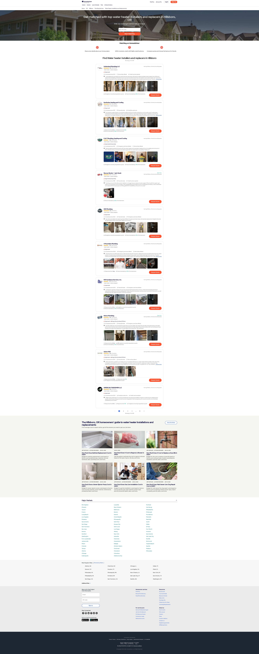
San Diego (84, 524)
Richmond (149, 541)
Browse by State (98, 562)
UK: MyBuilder (147, 639)
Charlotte (116, 539)
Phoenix (84, 507)
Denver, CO (88, 569)
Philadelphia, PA (89, 576)
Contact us (161, 620)
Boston (116, 512)
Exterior (89, 5)
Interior (84, 5)
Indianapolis (85, 556)
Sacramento (85, 522)
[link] (129, 68)
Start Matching (129, 34)
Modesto (84, 519)
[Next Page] (144, 411)
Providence (149, 514)
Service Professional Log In (142, 609)
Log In (166, 2)
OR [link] (87, 8)
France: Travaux (112, 639)
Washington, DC (157, 579)
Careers (161, 614)
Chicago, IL (133, 566)
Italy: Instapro (129, 639)
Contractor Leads (140, 616)
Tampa (83, 548)
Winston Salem (118, 546)
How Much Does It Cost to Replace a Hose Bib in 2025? (161, 453)
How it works (162, 609)
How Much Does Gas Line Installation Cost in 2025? (128, 485)
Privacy (121, 643)
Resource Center (163, 595)
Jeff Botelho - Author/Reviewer (90, 450)
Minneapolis (117, 519)
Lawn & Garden (95, 5)
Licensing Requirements (164, 604)
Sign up (91, 605)
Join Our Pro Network (141, 612)
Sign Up (174, 2)
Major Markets (87, 500)
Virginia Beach (150, 543)
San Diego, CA (89, 579)
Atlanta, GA (88, 566)
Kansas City (117, 524)
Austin (148, 522)
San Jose (84, 529)
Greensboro (117, 541)
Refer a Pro (161, 598)
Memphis (148, 517)
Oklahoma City (118, 556)
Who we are (162, 612)
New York (116, 534)
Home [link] (83, 8)
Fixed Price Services (140, 595)
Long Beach (85, 514)
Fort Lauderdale (86, 539)
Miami (83, 543)
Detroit (116, 514)
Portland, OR (111, 576)
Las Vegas (117, 529)
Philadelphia (149, 509)
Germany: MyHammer (121, 639)
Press (160, 616)
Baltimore (116, 509)
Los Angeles (85, 517)
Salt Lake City (150, 536)
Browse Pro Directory (141, 593)
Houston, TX (111, 569)
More (102, 5)
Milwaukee (149, 551)
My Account (162, 591)
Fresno (84, 512)
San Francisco (85, 526)
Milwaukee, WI (89, 572)
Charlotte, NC (111, 566)
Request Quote (155, 95)
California (126, 643)
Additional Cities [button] (85, 583)
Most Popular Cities (87, 563)
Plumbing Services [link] (99, 8)
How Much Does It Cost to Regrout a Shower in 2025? (129, 453)
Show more (159, 79)
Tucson (84, 509)
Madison (148, 548)
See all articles (171, 422)
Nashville (148, 519)
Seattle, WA (133, 579)
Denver (84, 531)
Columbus (117, 553)
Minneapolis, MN (112, 572)
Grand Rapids (117, 517)
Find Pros (138, 591)
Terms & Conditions (138, 645)
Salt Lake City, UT (135, 576)
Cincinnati (116, 548)
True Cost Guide (163, 593)
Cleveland (117, 551)
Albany (116, 531)
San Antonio (149, 534)
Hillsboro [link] (91, 8)
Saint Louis (117, 526)
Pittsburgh (149, 512)
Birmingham (85, 505)
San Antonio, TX (157, 576)
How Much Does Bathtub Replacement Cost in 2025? (96, 453)
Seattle (148, 546)
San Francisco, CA (113, 579)
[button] (109, 86)
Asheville (116, 536)
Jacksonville (85, 541)
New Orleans (117, 507)
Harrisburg (149, 507)
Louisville (116, 505)
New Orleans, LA (134, 572)
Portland (148, 505)
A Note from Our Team (164, 602)
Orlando (84, 546)
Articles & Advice (108, 5)
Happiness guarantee (164, 622)
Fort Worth (149, 529)
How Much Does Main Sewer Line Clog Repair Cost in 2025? (160, 485)
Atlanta (84, 551)
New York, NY (156, 572)
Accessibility (136, 643)
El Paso (148, 526)
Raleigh (116, 543)
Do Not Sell (130, 643)
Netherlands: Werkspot (138, 639)
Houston (148, 531)
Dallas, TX (155, 566)
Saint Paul (116, 522)
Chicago (84, 553)
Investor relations (163, 618)
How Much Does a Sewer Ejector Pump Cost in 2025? (96, 485)
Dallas (147, 524)
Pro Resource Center (141, 614)
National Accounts (140, 618)
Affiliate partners (163, 625)
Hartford (84, 534)
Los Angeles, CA (134, 569)
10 (139, 411)
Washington (85, 536)
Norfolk (148, 539)
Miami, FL (155, 569)
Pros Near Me (162, 600)
